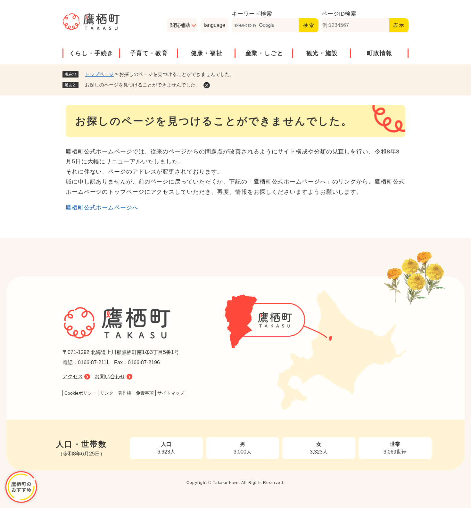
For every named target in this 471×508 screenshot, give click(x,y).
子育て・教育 (149, 53)
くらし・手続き (91, 53)
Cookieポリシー (80, 393)
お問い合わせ (110, 376)
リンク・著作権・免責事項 (127, 393)
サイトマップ (170, 393)
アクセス (72, 376)
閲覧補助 (180, 25)
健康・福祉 (207, 53)
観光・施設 (322, 53)
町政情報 (379, 53)
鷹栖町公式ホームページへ (102, 207)
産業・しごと (264, 53)
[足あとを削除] (207, 85)
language (214, 25)
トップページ (99, 74)
